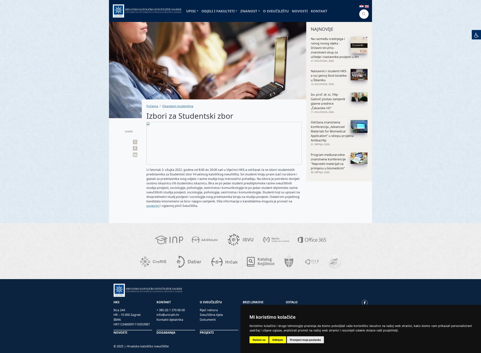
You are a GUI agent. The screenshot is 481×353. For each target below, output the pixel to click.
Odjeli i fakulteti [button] (218, 11)
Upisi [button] (191, 11)
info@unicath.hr (168, 315)
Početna (152, 106)
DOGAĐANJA (166, 332)
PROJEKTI (207, 332)
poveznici (153, 206)
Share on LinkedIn (135, 154)
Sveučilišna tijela (211, 315)
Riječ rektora (209, 310)
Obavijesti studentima (177, 106)
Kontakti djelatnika (170, 320)
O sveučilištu (276, 11)
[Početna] (147, 11)
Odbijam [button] (277, 339)
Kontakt (319, 11)
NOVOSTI (120, 332)
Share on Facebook (135, 148)
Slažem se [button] (259, 339)
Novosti (300, 11)
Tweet (135, 142)
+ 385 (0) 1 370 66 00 (171, 310)
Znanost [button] (248, 11)
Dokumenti (208, 320)
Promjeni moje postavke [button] (305, 339)
